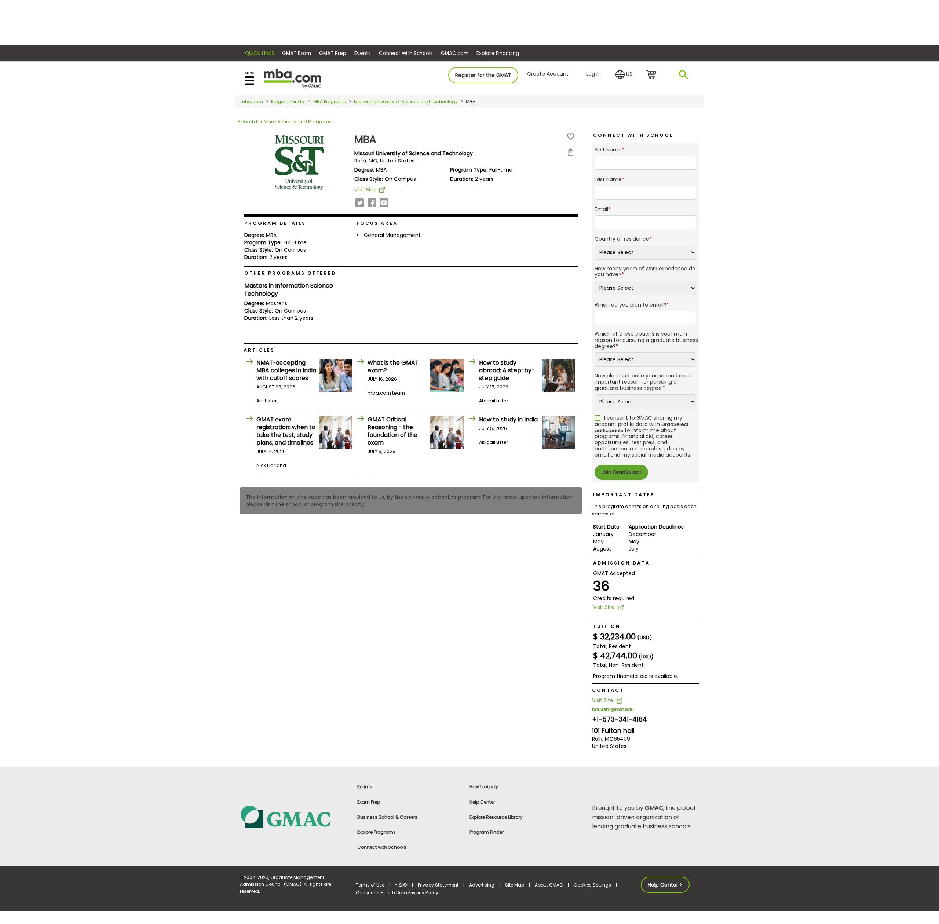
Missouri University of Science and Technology (406, 101)
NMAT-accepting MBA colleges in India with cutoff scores (286, 370)
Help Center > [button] (665, 884)
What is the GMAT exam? (393, 366)
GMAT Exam (296, 53)
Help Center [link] (482, 802)
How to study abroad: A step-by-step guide (506, 370)
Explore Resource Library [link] (496, 817)
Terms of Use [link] (370, 885)
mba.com (251, 101)
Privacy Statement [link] (438, 885)
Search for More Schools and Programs (285, 121)
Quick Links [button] (259, 53)
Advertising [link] (481, 885)
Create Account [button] (548, 73)
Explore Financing (497, 53)
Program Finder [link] (487, 832)
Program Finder (288, 101)
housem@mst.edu (613, 709)
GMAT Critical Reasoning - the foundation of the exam (392, 431)
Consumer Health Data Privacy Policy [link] (397, 893)
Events (362, 53)
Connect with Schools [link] (381, 847)
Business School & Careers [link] (387, 817)
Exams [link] (364, 787)
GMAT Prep (332, 53)
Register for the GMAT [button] (483, 75)
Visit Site (365, 189)
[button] (623, 75)
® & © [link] (401, 885)
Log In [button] (593, 73)
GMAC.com (454, 53)
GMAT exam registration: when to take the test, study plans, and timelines (285, 431)
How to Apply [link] (484, 787)
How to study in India (508, 419)
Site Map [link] (514, 885)
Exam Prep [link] (368, 802)
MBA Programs (329, 101)
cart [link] (652, 75)
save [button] (570, 136)
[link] (293, 817)
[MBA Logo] (292, 78)
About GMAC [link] (549, 885)
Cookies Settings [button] (592, 885)
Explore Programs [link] (376, 832)
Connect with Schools (406, 53)
